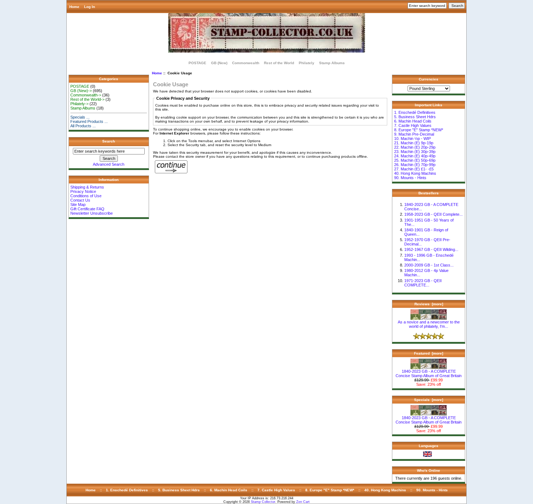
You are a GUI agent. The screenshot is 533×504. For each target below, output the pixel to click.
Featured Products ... (89, 121)
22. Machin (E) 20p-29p (414, 147)
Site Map (78, 204)
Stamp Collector (263, 502)
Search (108, 141)
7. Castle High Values (412, 125)
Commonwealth (245, 63)
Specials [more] (428, 400)
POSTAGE (197, 63)
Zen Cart (303, 502)
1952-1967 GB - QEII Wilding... (431, 249)
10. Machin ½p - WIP (412, 138)
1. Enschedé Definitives (414, 112)
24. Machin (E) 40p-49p (414, 156)
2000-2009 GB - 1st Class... (429, 265)
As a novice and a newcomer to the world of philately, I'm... (429, 324)
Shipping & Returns (87, 187)
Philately (306, 63)
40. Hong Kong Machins (415, 173)
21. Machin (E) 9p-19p (413, 143)
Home (74, 7)
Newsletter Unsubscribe (91, 213)
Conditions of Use (86, 196)
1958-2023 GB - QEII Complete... (433, 214)
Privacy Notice (83, 191)
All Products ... (83, 126)
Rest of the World (279, 63)
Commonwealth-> (85, 95)
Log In (89, 7)
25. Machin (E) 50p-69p (414, 160)
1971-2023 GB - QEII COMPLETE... (423, 282)
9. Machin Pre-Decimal (414, 134)
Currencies (428, 79)
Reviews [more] (428, 304)
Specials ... (80, 117)
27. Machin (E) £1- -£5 (414, 169)
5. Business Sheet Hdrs (415, 117)
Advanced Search (108, 164)
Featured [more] (428, 353)
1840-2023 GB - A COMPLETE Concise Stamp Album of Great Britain (429, 373)
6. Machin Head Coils (412, 121)
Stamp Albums (332, 63)
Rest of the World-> (87, 99)
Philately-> (79, 104)
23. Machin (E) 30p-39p (414, 151)
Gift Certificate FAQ (87, 209)
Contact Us (80, 200)
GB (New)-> (81, 90)
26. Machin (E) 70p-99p (414, 164)
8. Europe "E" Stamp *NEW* (418, 130)
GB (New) (219, 63)
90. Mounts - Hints (410, 177)
